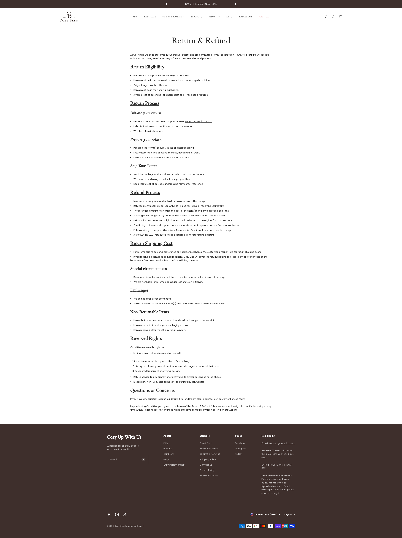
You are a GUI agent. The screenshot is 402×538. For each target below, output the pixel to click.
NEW (135, 17)
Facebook (240, 443)
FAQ (165, 443)
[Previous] (166, 4)
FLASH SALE (264, 17)
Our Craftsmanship (174, 464)
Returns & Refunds (210, 454)
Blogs (166, 459)
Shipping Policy (208, 459)
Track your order (209, 448)
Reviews (167, 448)
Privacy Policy (207, 470)
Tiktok (238, 454)
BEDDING (195, 17)
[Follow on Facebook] (109, 514)
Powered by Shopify (134, 526)
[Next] (235, 4)
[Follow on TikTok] (125, 514)
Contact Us (206, 464)
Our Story (168, 454)
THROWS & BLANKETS (172, 17)
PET (227, 17)
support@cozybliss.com (282, 443)
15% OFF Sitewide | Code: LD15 (201, 4)
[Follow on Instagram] (117, 514)
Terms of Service (209, 475)
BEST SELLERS (150, 17)
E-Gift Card (206, 443)
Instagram (240, 448)
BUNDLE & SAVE (245, 17)
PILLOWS (213, 17)
